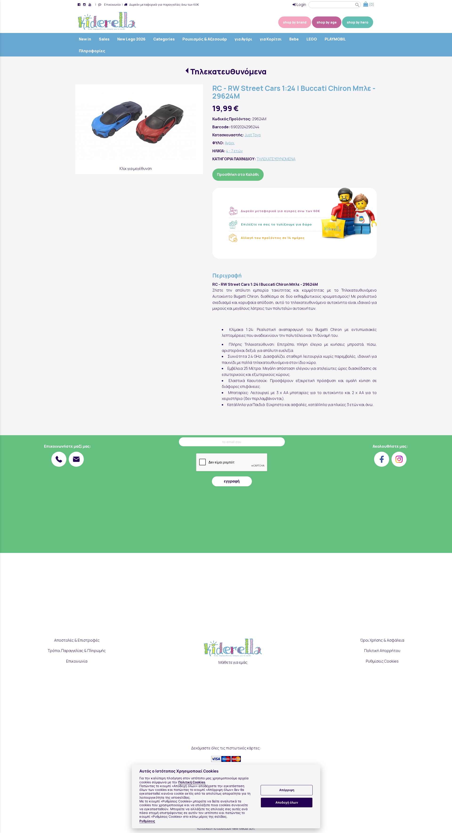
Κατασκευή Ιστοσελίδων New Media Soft (226, 828)
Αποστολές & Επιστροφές (77, 640)
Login (301, 4)
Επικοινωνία (112, 4)
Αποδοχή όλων (286, 802)
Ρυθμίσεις (147, 821)
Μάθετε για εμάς (232, 662)
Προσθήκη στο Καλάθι (238, 174)
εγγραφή (232, 481)
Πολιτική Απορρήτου (382, 650)
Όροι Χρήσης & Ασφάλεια (382, 640)
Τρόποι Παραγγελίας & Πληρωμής (77, 650)
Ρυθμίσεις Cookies (382, 661)
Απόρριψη (286, 790)
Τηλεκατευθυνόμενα (228, 71)
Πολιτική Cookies (191, 782)
